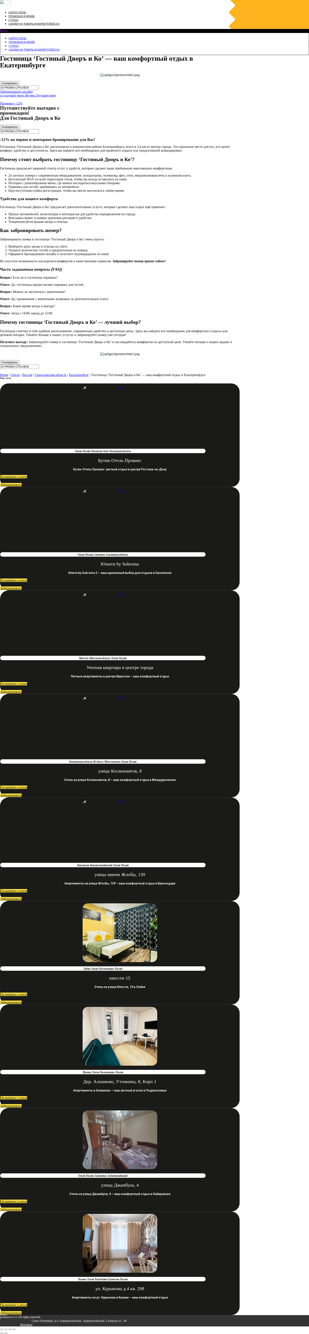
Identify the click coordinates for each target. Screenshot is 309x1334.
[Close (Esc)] (1, 1329)
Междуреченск (112, 761)
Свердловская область (50, 375)
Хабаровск (100, 1175)
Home (4, 375)
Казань (82, 1279)
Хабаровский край (117, 1175)
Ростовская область (120, 451)
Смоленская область (117, 554)
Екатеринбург (79, 375)
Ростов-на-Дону (99, 451)
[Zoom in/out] (14, 1329)
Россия (27, 375)
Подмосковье (106, 968)
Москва (87, 1072)
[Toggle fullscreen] (10, 1329)
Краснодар (83, 865)
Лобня (86, 968)
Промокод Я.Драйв (21, 16)
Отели (15, 375)
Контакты (26, 1324)
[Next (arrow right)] (6, 1333)
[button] (154, 31)
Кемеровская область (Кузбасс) (86, 761)
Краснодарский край (101, 865)
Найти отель (17, 12)
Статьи (13, 20)
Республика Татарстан (107, 1279)
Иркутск (83, 658)
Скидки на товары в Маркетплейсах (33, 23)
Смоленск (99, 554)
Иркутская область (100, 658)
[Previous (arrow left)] (1, 1333)
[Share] (6, 1329)
